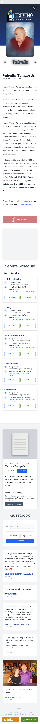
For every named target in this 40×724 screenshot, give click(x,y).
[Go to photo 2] (14, 683)
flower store (26, 204)
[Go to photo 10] (24, 683)
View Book (10, 471)
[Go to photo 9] (23, 683)
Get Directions (12, 298)
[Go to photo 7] (20, 683)
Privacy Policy (14, 714)
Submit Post (20, 541)
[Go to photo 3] (15, 683)
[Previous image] (4, 672)
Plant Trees (28, 298)
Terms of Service (26, 714)
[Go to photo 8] (21, 683)
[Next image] (35, 672)
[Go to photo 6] (19, 683)
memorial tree (28, 201)
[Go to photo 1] (12, 683)
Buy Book (22, 471)
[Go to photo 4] (16, 683)
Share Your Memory (14, 504)
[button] (20, 673)
